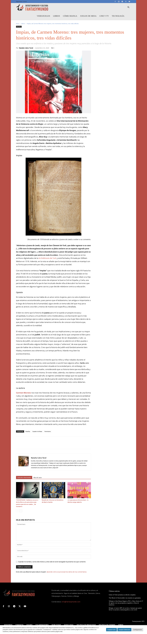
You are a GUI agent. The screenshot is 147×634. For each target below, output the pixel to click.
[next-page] (20, 510)
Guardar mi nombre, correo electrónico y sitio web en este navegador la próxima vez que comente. (52, 562)
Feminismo (47, 431)
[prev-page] (17, 510)
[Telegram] (122, 1)
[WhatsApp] (33, 444)
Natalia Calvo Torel (26, 48)
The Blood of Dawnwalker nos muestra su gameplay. (125, 598)
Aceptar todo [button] (111, 629)
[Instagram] (118, 1)
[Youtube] (129, 1)
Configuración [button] (137, 629)
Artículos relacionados (24, 477)
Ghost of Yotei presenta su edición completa (122, 595)
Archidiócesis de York (47, 258)
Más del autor (37, 477)
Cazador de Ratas (37, 431)
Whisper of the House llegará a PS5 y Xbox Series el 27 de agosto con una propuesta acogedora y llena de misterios (126, 603)
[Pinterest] (28, 444)
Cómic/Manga (70, 16)
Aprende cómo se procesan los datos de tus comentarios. (67, 572)
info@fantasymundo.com (71, 602)
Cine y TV (104, 16)
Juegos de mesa (88, 16)
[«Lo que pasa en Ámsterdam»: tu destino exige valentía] (79, 490)
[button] (128, 7)
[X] (125, 1)
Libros (56, 16)
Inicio (17, 23)
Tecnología (118, 16)
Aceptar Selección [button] (124, 629)
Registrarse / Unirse (21, 1)
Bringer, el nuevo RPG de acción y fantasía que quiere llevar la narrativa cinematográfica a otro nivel (125, 609)
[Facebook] (115, 1)
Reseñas (19, 26)
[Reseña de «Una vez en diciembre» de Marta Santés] (53, 490)
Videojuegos (43, 16)
